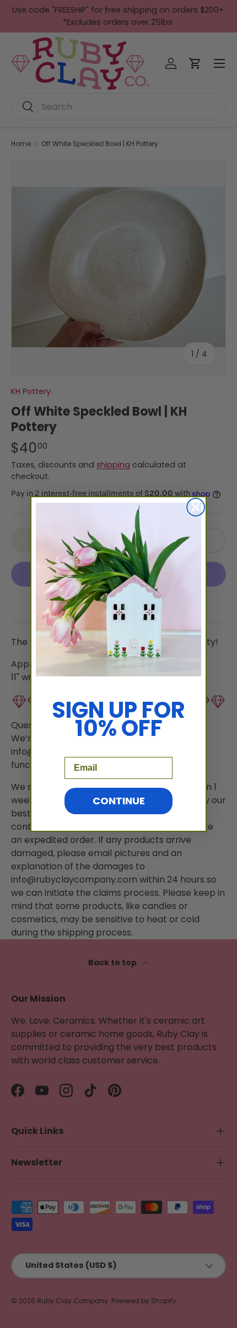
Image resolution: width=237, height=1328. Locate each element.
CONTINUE (119, 801)
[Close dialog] (195, 507)
